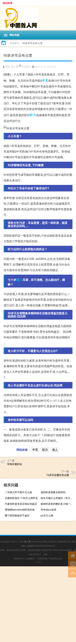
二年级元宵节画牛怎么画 (18, 492)
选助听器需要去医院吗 (53, 492)
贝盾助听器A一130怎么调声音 (21, 498)
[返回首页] (72, 555)
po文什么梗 (47, 515)
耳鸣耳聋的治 (14, 464)
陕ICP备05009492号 (45, 545)
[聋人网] (38, 18)
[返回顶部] (72, 573)
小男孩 (38, 562)
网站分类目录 (49, 541)
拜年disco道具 (48, 509)
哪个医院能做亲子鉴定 (17, 515)
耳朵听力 (14, 43)
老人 (19, 279)
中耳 (45, 80)
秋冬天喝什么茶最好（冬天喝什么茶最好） (58, 498)
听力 (33, 115)
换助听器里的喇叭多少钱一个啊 (58, 503)
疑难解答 (31, 545)
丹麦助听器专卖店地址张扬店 (21, 503)
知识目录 (8, 3)
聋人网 (14, 66)
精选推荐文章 (63, 541)
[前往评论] (72, 564)
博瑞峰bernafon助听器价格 (20, 509)
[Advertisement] (38, 604)
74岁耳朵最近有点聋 (57, 475)
